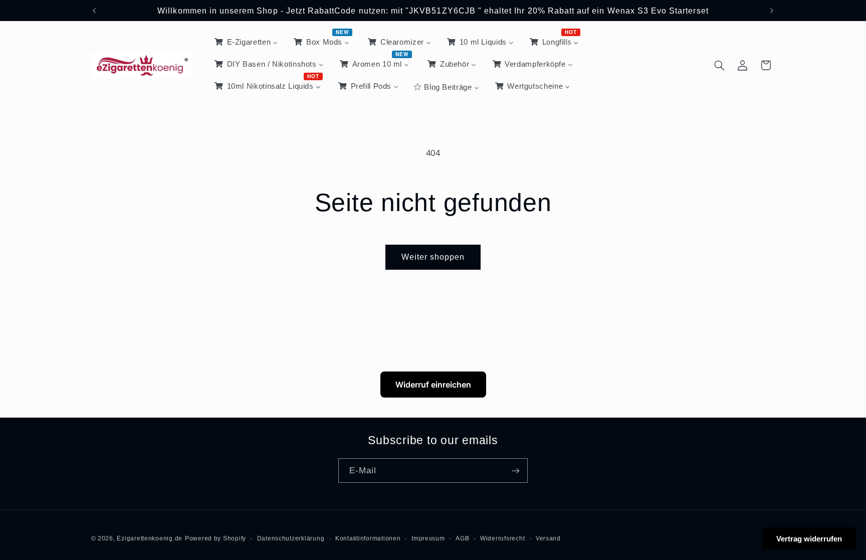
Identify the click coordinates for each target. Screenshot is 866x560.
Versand (548, 538)
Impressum (428, 538)
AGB (462, 538)
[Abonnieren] (515, 470)
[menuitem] (245, 42)
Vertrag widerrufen (809, 538)
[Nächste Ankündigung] (772, 11)
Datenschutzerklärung (291, 538)
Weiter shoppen (433, 257)
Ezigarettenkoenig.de (149, 538)
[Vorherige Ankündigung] (94, 11)
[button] (719, 65)
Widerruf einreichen (433, 385)
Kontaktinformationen (368, 538)
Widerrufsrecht (502, 538)
